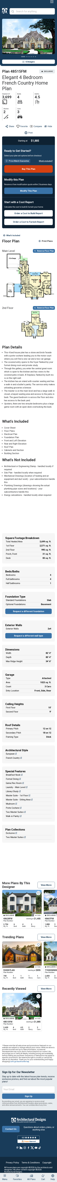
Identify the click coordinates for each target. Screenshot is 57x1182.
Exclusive (10, 833)
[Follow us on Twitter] (32, 1147)
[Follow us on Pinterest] (17, 1147)
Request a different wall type (28, 636)
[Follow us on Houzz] (21, 1147)
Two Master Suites (14, 812)
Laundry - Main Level (15, 787)
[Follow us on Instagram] (24, 1147)
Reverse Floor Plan (45, 251)
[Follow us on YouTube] (36, 1147)
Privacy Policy (12, 1162)
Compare (38, 126)
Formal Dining (12, 779)
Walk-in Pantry (12, 816)
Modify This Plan (28, 191)
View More (46, 885)
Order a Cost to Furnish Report (28, 222)
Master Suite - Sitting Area (18, 799)
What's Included (13, 235)
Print (30, 133)
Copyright (46, 1162)
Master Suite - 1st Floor (17, 795)
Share (11, 126)
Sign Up (28, 1096)
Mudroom (10, 804)
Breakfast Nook (13, 775)
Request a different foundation (28, 611)
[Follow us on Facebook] (28, 1147)
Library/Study (12, 791)
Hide (50, 126)
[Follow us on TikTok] (39, 1147)
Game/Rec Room (14, 783)
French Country (13, 758)
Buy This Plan (28, 169)
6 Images (30, 61)
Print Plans (47, 241)
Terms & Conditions (31, 1162)
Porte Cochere (12, 808)
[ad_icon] (4, 11)
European (10, 754)
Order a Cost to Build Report (28, 213)
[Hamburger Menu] (4, 1175)
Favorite (24, 126)
